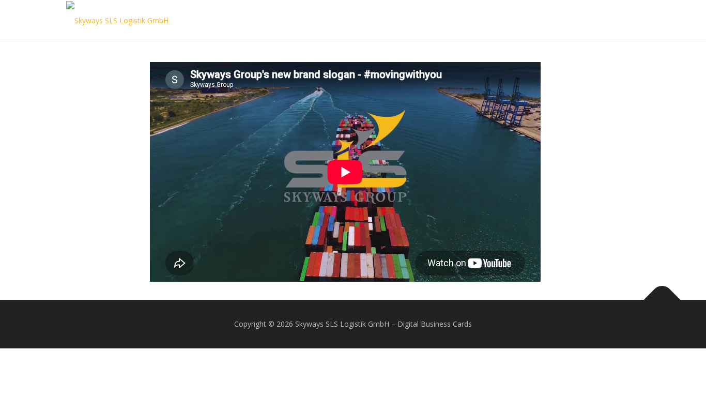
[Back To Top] (662, 300)
